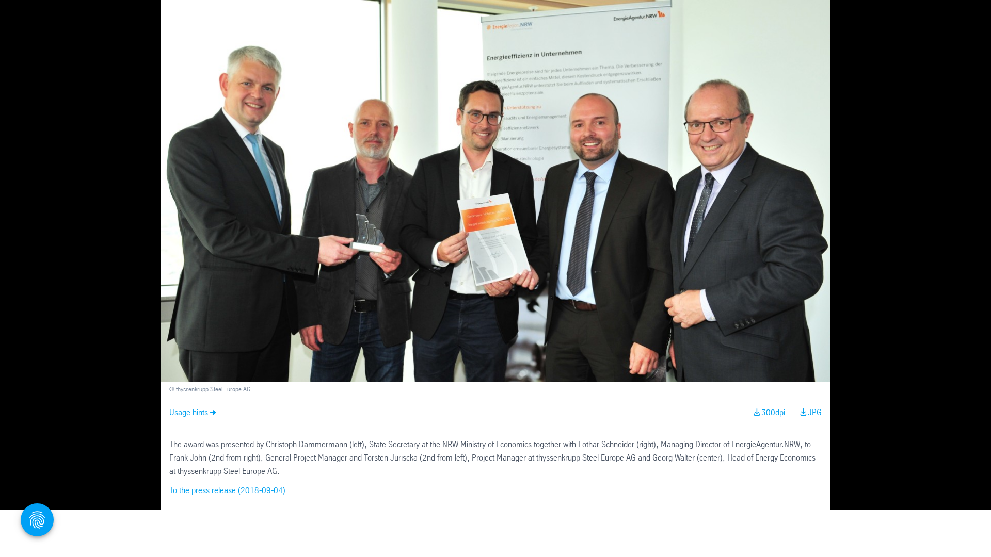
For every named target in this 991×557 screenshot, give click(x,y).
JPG (815, 413)
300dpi (773, 413)
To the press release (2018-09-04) (227, 491)
